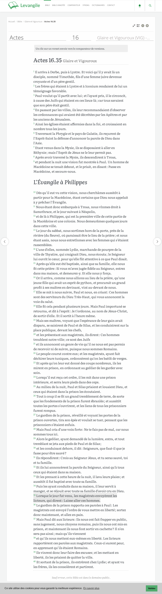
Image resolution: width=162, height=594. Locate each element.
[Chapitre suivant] (157, 242)
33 (34, 476)
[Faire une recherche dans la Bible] (150, 5)
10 (34, 191)
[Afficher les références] (138, 26)
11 (34, 206)
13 (34, 229)
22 (34, 352)
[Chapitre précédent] (5, 242)
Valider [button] (151, 588)
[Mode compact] (134, 26)
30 (34, 447)
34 (34, 485)
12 (34, 215)
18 (34, 305)
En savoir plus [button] (91, 588)
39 (34, 551)
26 (34, 395)
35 (34, 494)
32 (34, 466)
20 (34, 334)
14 (34, 248)
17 (34, 291)
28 (34, 428)
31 (34, 457)
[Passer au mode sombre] (140, 5)
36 (34, 504)
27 (34, 414)
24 (34, 376)
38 (34, 537)
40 (34, 561)
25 (34, 386)
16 (34, 277)
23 (34, 362)
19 (34, 319)
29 (34, 438)
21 (34, 343)
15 (34, 262)
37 (34, 518)
